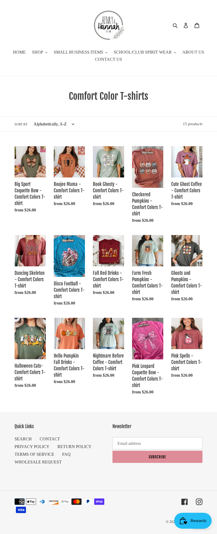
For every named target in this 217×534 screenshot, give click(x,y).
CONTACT (50, 439)
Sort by (21, 124)
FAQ (66, 454)
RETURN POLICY (74, 446)
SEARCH (23, 439)
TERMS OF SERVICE (34, 454)
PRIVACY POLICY (32, 446)
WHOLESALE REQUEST (38, 462)
